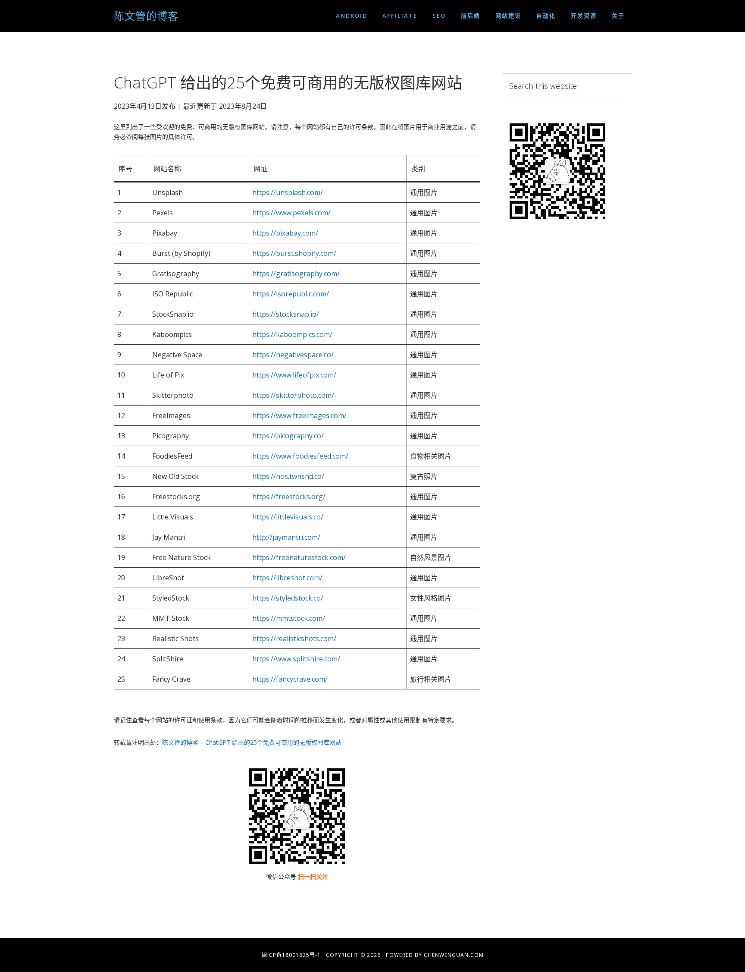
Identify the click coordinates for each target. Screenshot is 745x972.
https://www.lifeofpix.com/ (294, 375)
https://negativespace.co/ (293, 354)
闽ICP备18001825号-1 (291, 955)
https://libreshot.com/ (287, 577)
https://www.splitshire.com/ (296, 659)
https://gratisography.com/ (296, 273)
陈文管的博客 (146, 16)
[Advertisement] (566, 376)
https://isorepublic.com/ (290, 294)
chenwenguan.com (454, 955)
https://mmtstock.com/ (288, 618)
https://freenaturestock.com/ (299, 557)
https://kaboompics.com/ (292, 334)
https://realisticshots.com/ (294, 638)
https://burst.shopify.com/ (294, 253)
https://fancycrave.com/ (290, 679)
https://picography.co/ (288, 435)
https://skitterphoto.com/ (293, 395)
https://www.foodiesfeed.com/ (300, 456)
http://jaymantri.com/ (286, 537)
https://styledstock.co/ (287, 598)
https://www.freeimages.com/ (299, 415)
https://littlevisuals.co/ (287, 517)
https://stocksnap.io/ (285, 314)
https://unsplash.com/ (287, 192)
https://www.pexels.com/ (291, 212)
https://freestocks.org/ (289, 496)
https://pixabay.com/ (285, 233)
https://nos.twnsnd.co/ (288, 476)
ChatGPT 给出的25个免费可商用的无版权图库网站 (273, 742)
